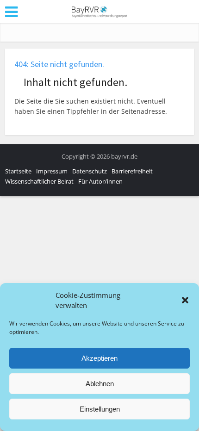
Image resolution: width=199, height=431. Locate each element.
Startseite (18, 171)
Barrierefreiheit (132, 171)
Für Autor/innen (100, 181)
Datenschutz (89, 171)
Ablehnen (100, 384)
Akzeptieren (99, 358)
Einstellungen (100, 409)
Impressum (52, 171)
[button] (185, 300)
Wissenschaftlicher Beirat (39, 181)
